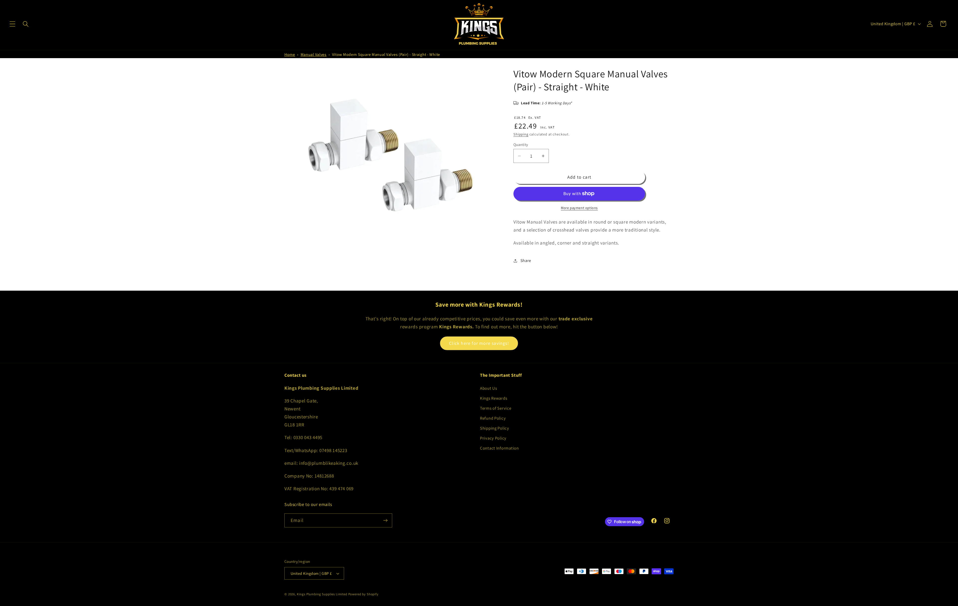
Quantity (520, 144)
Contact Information (499, 448)
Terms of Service (495, 408)
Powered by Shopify (363, 594)
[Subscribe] (385, 520)
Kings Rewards (493, 398)
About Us (488, 388)
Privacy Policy (493, 438)
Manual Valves (314, 54)
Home (289, 54)
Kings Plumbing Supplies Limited (322, 594)
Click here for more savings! (479, 343)
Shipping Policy (494, 428)
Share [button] (525, 260)
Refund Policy (493, 418)
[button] (12, 23)
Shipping (520, 134)
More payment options (579, 207)
